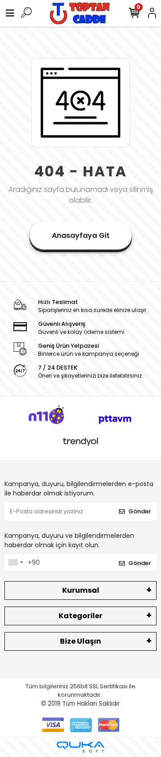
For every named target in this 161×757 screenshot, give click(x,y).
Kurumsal (80, 590)
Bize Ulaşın (80, 641)
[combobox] (15, 562)
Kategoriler (80, 616)
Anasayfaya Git (81, 235)
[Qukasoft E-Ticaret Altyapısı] (80, 747)
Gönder (139, 511)
